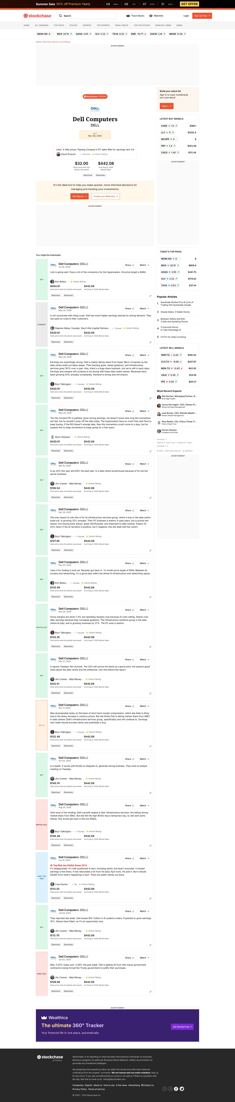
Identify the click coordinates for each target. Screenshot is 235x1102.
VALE (168, 375)
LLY (166, 132)
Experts (87, 25)
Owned (118, 328)
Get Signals (78, 196)
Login (186, 15)
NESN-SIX (43, 34)
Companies (78, 1085)
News (179, 25)
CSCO (168, 152)
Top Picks (59, 25)
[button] (68, 154)
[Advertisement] (117, 66)
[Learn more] (150, 295)
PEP (166, 145)
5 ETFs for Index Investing (173, 337)
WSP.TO (169, 355)
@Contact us (147, 1085)
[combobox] (87, 16)
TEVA (118, 34)
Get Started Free (181, 1026)
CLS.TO (170, 361)
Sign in (165, 106)
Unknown (86, 154)
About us (160, 443)
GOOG (82, 34)
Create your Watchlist (104, 196)
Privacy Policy (79, 1089)
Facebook (161, 446)
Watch (143, 265)
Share (128, 265)
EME (137, 34)
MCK (63, 34)
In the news (121, 1085)
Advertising (134, 1085)
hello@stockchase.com (114, 1079)
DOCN (156, 34)
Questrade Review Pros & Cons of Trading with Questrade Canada (177, 303)
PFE (167, 381)
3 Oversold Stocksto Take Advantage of (171, 328)
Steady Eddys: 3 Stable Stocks (175, 312)
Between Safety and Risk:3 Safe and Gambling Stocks (174, 320)
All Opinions (41, 25)
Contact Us (181, 443)
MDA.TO (170, 368)
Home (26, 25)
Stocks (73, 25)
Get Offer (189, 4)
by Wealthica (188, 451)
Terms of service (96, 1089)
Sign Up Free (201, 15)
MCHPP (167, 139)
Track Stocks (137, 15)
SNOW (175, 34)
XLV (100, 34)
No (75, 884)
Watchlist (158, 15)
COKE (167, 125)
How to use (170, 443)
